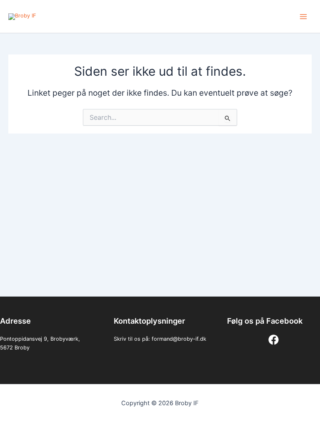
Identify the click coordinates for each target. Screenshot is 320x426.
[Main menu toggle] (303, 16)
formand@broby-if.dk (179, 339)
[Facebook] (273, 339)
